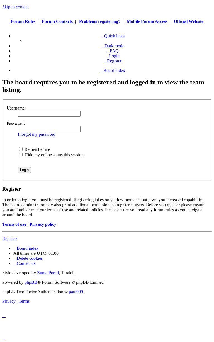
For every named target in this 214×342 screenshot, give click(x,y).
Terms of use (14, 224)
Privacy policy (43, 224)
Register (9, 238)
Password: (16, 123)
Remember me (36, 149)
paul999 (76, 291)
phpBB (31, 282)
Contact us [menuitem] (26, 263)
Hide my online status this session (53, 154)
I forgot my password (36, 134)
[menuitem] (112, 50)
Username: (16, 108)
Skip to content (15, 6)
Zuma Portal (48, 272)
